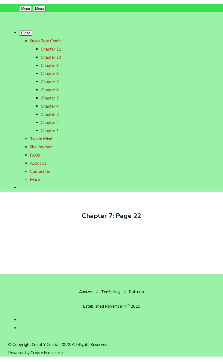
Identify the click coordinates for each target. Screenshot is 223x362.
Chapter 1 (50, 130)
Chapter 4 (50, 106)
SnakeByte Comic (45, 40)
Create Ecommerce (47, 352)
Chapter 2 (50, 122)
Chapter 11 (51, 48)
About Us (38, 163)
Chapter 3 (50, 114)
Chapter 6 (50, 89)
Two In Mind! (42, 138)
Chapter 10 (51, 57)
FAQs (35, 154)
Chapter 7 (50, 81)
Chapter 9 (50, 65)
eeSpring (110, 291)
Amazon (86, 291)
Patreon (136, 291)
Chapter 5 (50, 97)
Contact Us (40, 171)
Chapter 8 (50, 73)
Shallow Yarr (41, 146)
